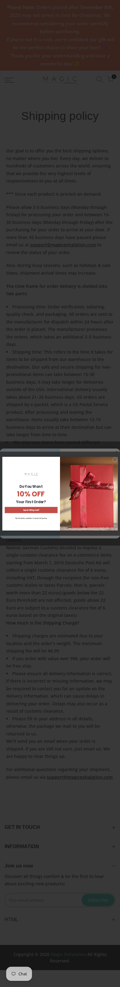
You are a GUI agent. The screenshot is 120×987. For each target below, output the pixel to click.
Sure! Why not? (31, 509)
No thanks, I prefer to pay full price (31, 518)
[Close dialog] (115, 460)
